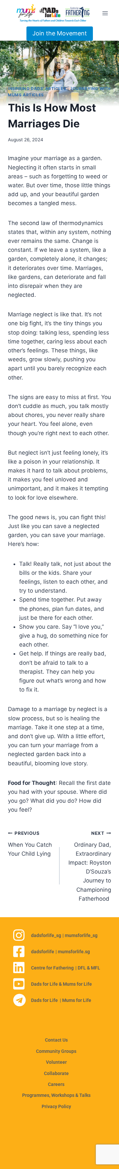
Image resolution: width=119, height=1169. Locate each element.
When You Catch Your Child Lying (30, 844)
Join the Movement (59, 33)
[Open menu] (105, 13)
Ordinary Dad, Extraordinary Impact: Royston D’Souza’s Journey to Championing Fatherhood (89, 866)
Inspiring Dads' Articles (37, 88)
